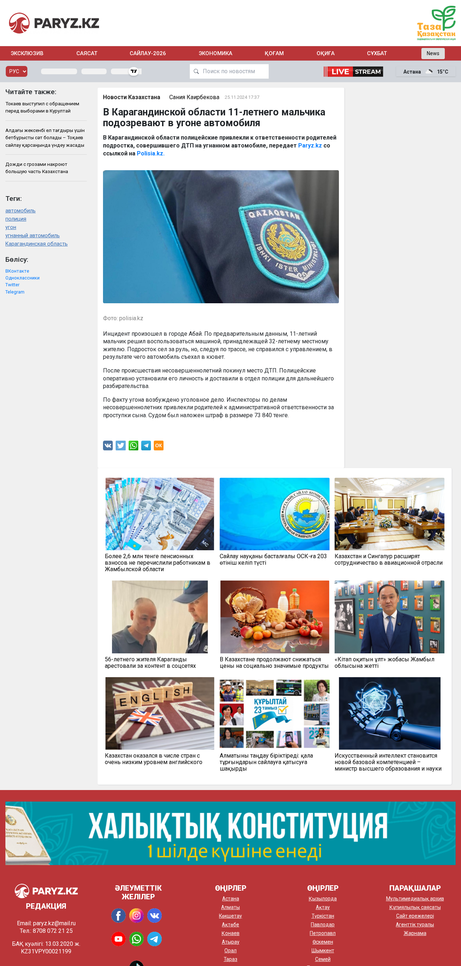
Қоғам (274, 53)
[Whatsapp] (133, 447)
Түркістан (323, 916)
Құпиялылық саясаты (415, 907)
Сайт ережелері (415, 916)
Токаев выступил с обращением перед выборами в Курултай (42, 107)
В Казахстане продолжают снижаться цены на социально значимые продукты (274, 662)
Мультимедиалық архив (415, 898)
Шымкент (323, 950)
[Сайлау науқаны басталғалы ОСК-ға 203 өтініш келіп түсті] (275, 514)
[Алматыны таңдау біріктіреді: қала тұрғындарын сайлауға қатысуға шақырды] (275, 713)
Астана (230, 898)
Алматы (230, 907)
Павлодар (323, 924)
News (433, 53)
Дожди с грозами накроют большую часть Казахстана (36, 167)
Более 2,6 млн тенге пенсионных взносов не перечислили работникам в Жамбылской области (157, 563)
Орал (230, 950)
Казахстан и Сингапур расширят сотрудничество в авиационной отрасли (389, 559)
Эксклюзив (27, 53)
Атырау (231, 942)
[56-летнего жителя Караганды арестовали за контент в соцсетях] (160, 617)
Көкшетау (230, 916)
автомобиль (20, 211)
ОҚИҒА (326, 53)
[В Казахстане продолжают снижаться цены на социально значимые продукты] (275, 617)
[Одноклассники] (159, 447)
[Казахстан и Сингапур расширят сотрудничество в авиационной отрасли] (389, 514)
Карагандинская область (36, 244)
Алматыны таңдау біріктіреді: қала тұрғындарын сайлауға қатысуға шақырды (266, 762)
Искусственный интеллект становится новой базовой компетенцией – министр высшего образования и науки (388, 762)
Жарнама (415, 933)
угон (10, 227)
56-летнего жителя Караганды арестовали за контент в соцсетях (150, 662)
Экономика (215, 53)
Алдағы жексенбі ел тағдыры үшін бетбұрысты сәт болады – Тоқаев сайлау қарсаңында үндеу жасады (45, 137)
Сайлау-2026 (148, 53)
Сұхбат (377, 53)
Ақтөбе (230, 924)
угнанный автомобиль (32, 236)
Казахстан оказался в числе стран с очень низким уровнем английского (153, 759)
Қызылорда (323, 898)
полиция (15, 219)
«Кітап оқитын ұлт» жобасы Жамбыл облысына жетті (384, 662)
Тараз (230, 959)
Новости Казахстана (131, 97)
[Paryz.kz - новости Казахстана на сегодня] (54, 23)
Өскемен (323, 942)
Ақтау (323, 907)
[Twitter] (121, 447)
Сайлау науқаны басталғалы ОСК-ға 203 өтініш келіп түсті (273, 559)
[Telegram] (146, 447)
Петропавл (323, 933)
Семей (323, 959)
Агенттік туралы (415, 924)
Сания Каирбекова (194, 97)
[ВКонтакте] (108, 447)
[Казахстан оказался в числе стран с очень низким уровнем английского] (160, 713)
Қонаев (230, 933)
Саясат (86, 53)
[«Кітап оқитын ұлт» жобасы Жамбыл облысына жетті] (389, 617)
